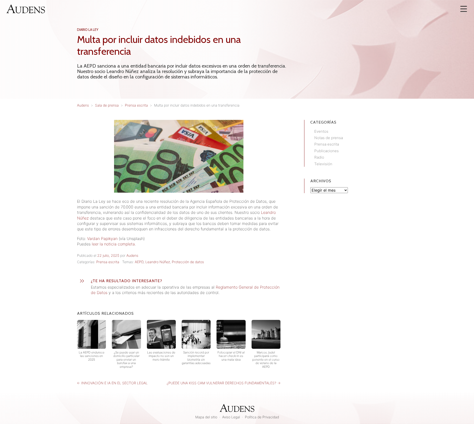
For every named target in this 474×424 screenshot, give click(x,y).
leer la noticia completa (113, 243)
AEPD (139, 262)
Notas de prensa (328, 137)
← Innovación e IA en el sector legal (112, 383)
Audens (132, 255)
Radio (319, 157)
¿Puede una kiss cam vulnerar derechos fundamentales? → (223, 383)
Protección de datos (188, 262)
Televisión (323, 164)
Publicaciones (326, 150)
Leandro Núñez (157, 262)
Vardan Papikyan (102, 238)
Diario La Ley (87, 29)
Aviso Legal (231, 417)
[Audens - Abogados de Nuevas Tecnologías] (25, 8)
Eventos (321, 131)
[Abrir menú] (463, 8)
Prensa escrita (107, 262)
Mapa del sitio (206, 417)
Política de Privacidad (262, 417)
